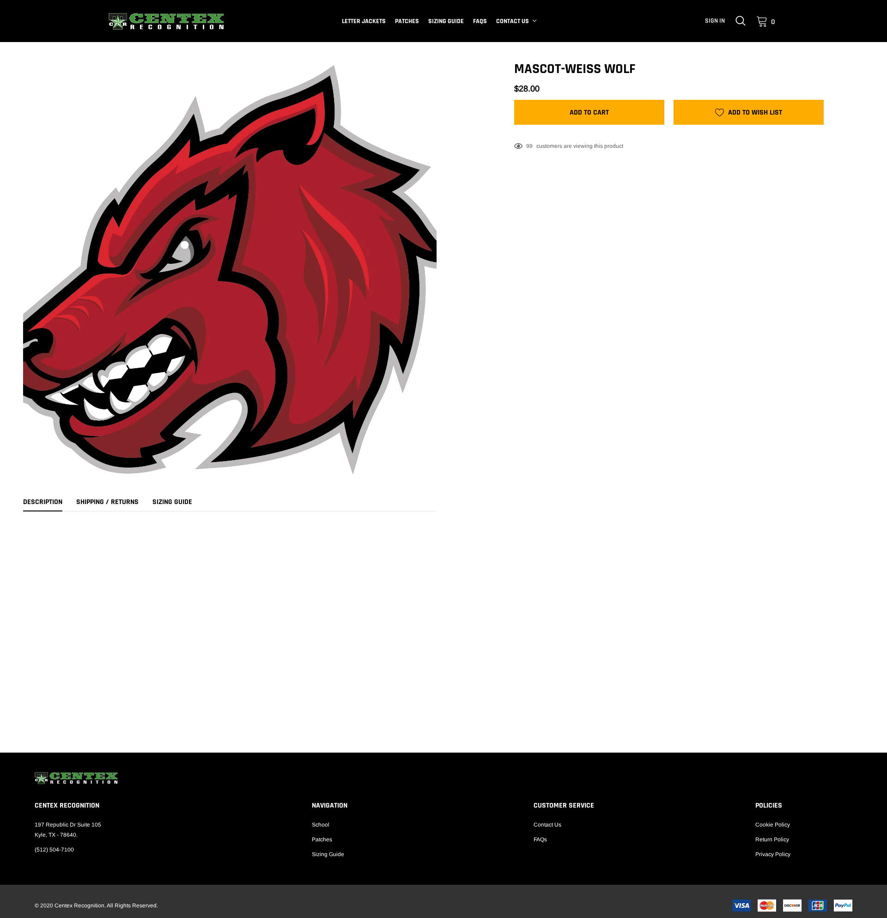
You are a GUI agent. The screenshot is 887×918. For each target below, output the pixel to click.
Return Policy (772, 839)
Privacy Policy (772, 854)
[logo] (166, 21)
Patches (407, 21)
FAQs (480, 21)
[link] (740, 21)
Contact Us (512, 21)
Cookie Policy (772, 824)
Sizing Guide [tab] (172, 502)
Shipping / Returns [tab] (107, 502)
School (320, 824)
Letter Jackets (364, 21)
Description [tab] (42, 502)
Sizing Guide (446, 21)
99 (529, 146)
